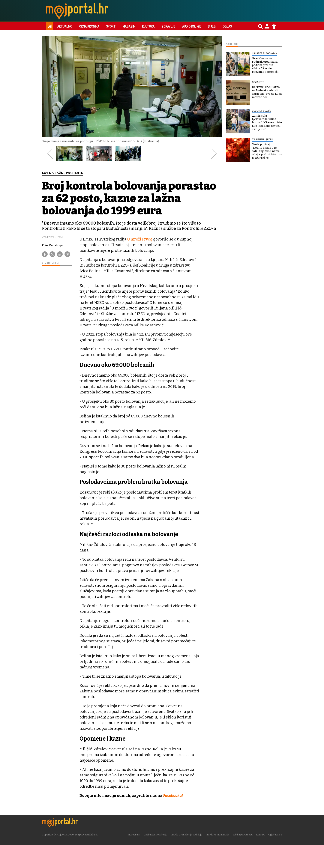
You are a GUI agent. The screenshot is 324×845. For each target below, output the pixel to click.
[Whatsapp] (60, 254)
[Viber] (67, 254)
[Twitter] (52, 254)
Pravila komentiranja (217, 834)
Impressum (133, 834)
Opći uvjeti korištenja (155, 834)
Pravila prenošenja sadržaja (186, 834)
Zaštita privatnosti (242, 834)
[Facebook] (45, 254)
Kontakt (260, 834)
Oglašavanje (275, 834)
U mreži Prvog (139, 239)
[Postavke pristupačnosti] (274, 26)
